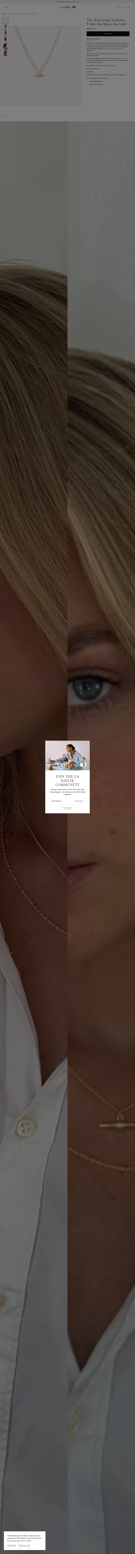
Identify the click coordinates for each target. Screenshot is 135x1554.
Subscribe (79, 801)
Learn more (11, 1545)
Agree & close (24, 1545)
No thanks (67, 808)
